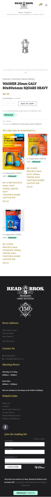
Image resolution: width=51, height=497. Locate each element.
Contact (5, 406)
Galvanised (16, 79)
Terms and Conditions (11, 409)
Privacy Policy (8, 412)
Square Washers (28, 79)
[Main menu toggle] (46, 5)
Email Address (11, 457)
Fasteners (7, 79)
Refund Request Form (11, 415)
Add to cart (27, 104)
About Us (6, 403)
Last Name (9, 448)
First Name (9, 441)
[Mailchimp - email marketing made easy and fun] (40, 469)
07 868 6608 (9, 356)
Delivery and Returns (11, 419)
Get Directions (8, 341)
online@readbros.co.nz (14, 359)
